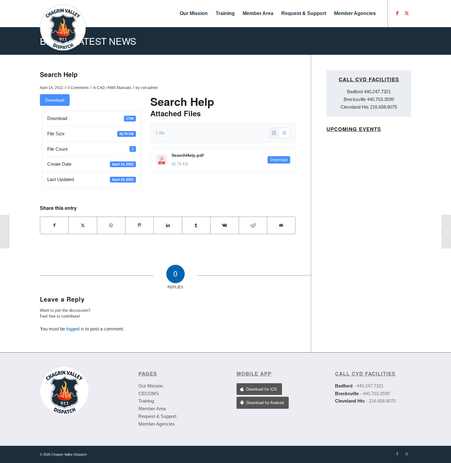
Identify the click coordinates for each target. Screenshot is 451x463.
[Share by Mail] (281, 225)
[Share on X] (83, 225)
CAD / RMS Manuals (114, 88)
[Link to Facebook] (397, 13)
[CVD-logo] (63, 13)
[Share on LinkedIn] (168, 225)
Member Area (152, 408)
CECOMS (148, 393)
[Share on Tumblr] (196, 225)
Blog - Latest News (88, 41)
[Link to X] (406, 13)
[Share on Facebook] (54, 225)
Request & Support (157, 416)
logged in (75, 328)
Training (146, 400)
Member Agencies (156, 423)
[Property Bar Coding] (5, 232)
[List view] (284, 133)
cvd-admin (149, 88)
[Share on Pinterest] (139, 225)
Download (54, 100)
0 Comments (78, 88)
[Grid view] (274, 133)
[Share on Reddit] (253, 225)
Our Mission (150, 385)
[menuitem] (194, 13)
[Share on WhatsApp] (111, 225)
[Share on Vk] (224, 225)
